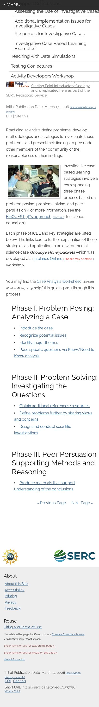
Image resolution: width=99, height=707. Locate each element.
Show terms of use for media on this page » (30, 652)
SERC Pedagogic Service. (27, 95)
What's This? (12, 691)
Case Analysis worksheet (59, 281)
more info (58, 217)
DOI (9, 116)
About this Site (16, 584)
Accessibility (15, 590)
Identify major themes (38, 342)
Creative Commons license (68, 634)
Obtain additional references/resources (54, 406)
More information (14, 659)
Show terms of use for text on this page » (29, 645)
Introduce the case (36, 328)
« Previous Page (51, 503)
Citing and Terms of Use (23, 627)
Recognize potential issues (42, 335)
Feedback (12, 608)
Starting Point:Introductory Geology (60, 86)
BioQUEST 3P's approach (28, 216)
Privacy (10, 602)
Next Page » (82, 503)
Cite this (21, 116)
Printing (11, 596)
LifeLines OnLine (48, 258)
